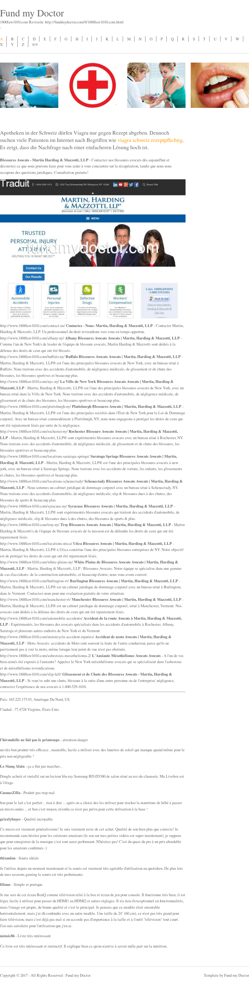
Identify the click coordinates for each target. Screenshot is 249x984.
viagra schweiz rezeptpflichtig (150, 139)
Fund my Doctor (32, 12)
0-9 (34, 44)
